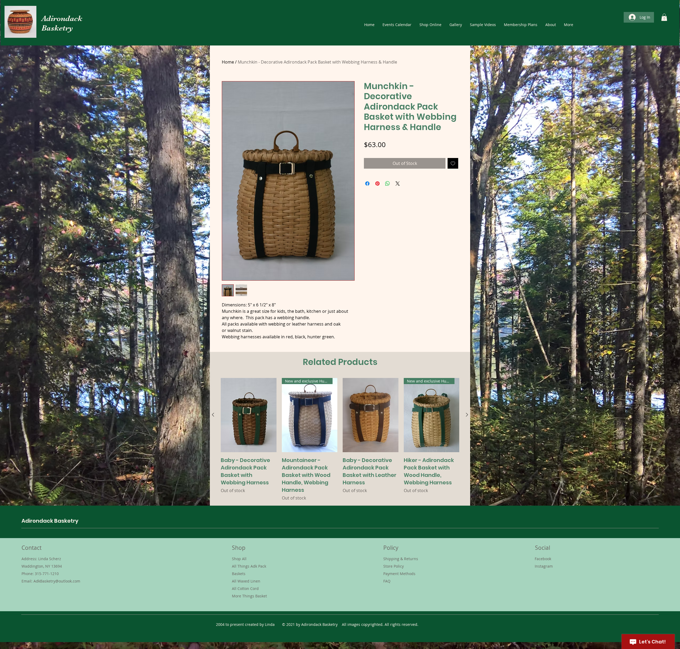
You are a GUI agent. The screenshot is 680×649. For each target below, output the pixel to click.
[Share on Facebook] (367, 183)
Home (228, 62)
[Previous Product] (213, 414)
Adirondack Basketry (50, 521)
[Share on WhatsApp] (387, 183)
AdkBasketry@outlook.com (56, 581)
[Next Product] (467, 414)
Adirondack (61, 18)
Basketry (57, 27)
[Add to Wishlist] (453, 163)
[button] (664, 17)
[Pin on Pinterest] (377, 183)
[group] (340, 439)
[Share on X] (397, 183)
